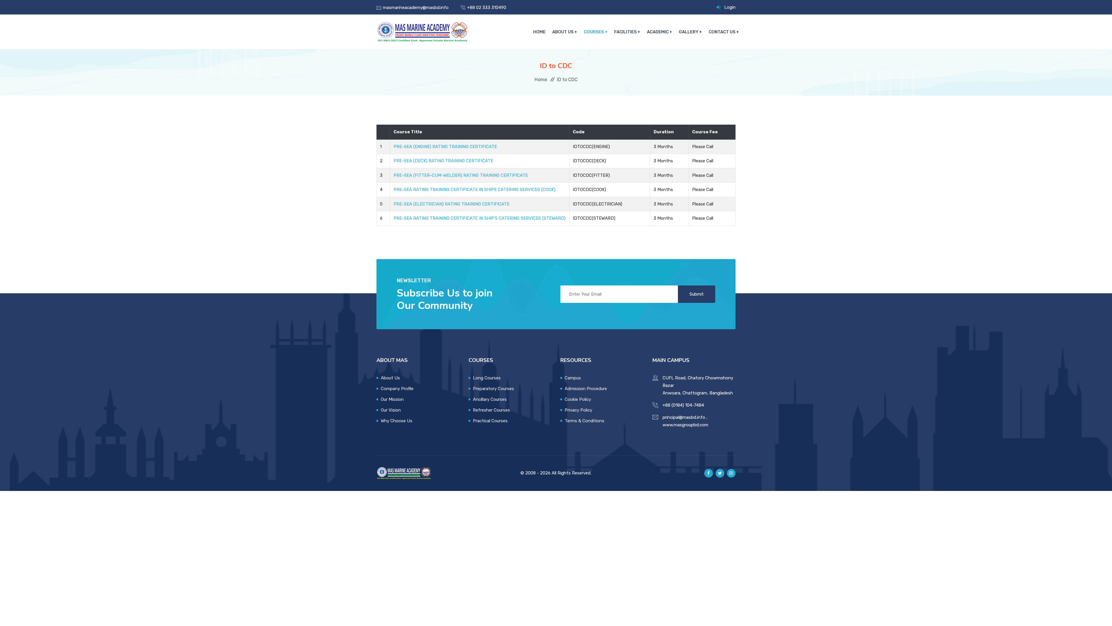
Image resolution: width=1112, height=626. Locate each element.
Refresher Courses (491, 410)
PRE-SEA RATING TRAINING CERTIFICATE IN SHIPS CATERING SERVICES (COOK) (474, 189)
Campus (573, 378)
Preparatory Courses (493, 388)
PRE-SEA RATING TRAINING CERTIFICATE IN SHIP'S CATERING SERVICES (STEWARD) (480, 218)
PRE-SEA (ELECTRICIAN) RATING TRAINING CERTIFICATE (451, 204)
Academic (658, 31)
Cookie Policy (578, 399)
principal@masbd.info (684, 417)
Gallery (688, 31)
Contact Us (722, 31)
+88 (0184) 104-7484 (683, 405)
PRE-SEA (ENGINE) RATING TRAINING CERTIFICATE (445, 146)
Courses (594, 31)
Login (730, 7)
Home (539, 31)
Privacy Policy (578, 410)
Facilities (625, 31)
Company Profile (397, 388)
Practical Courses (490, 420)
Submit (696, 294)
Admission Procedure (586, 388)
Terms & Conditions (584, 420)
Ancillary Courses (490, 399)
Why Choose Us (396, 420)
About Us (563, 31)
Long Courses (487, 378)
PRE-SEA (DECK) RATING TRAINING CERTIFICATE (443, 160)
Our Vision (391, 410)
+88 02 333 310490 (486, 7)
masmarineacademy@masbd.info (416, 7)
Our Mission (392, 399)
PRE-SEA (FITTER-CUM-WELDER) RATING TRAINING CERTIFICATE (461, 175)
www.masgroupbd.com (685, 424)
